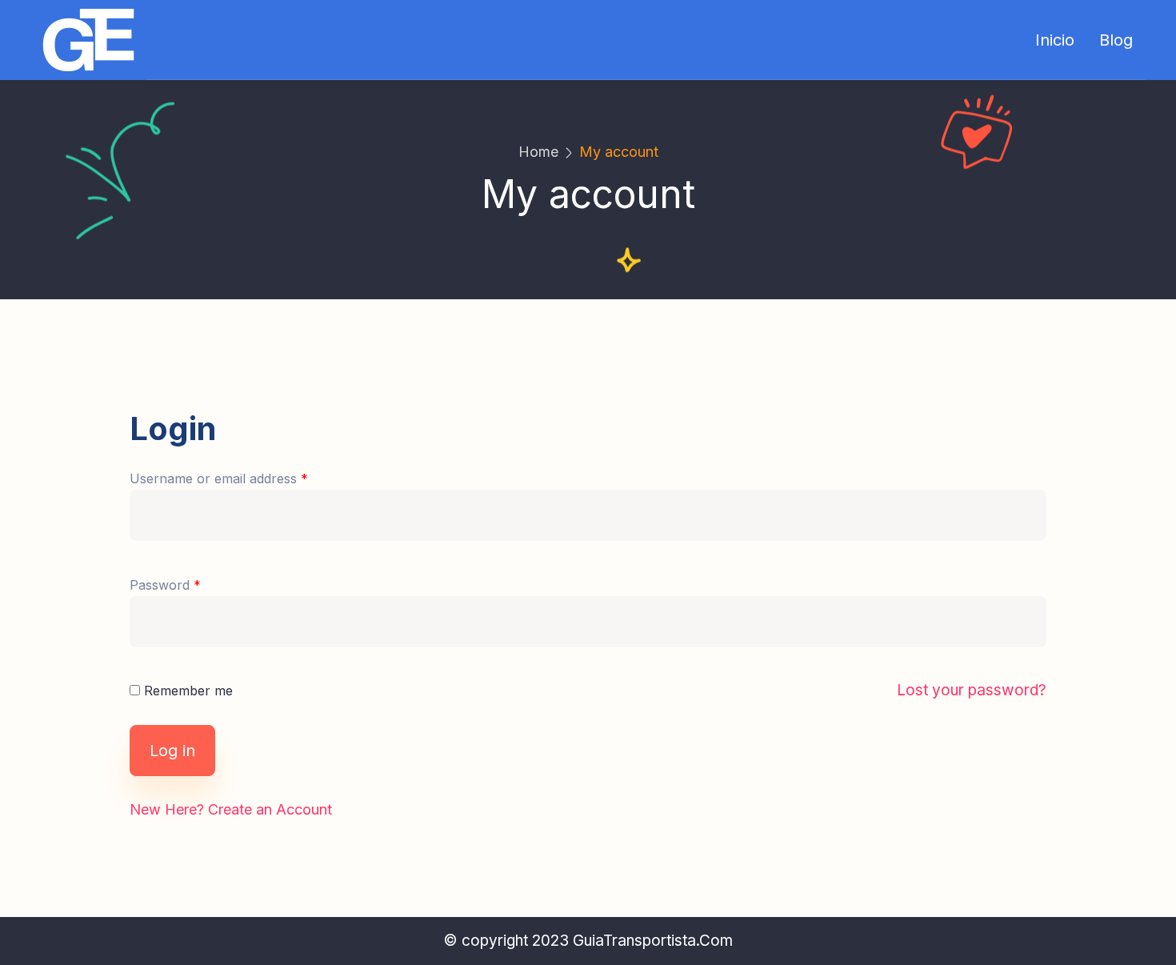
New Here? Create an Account (231, 809)
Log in (172, 750)
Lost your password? (971, 690)
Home (538, 151)
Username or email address (219, 478)
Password (165, 585)
